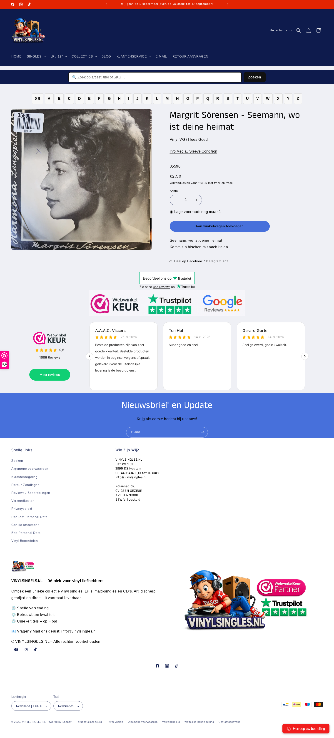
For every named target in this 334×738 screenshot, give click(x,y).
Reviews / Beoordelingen (30, 493)
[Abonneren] (203, 432)
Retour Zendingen (25, 485)
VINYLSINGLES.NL (34, 722)
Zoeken (254, 77)
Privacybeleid (21, 509)
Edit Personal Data (26, 533)
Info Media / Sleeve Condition (193, 151)
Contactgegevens (230, 721)
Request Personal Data (29, 517)
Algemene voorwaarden (29, 469)
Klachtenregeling (24, 477)
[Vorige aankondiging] (106, 4)
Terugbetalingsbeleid (89, 721)
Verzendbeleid (171, 721)
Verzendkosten (180, 183)
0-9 (37, 98)
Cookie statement (25, 525)
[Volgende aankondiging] (228, 4)
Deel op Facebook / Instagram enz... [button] (203, 261)
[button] (35, 56)
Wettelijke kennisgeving (199, 721)
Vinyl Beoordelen (24, 540)
